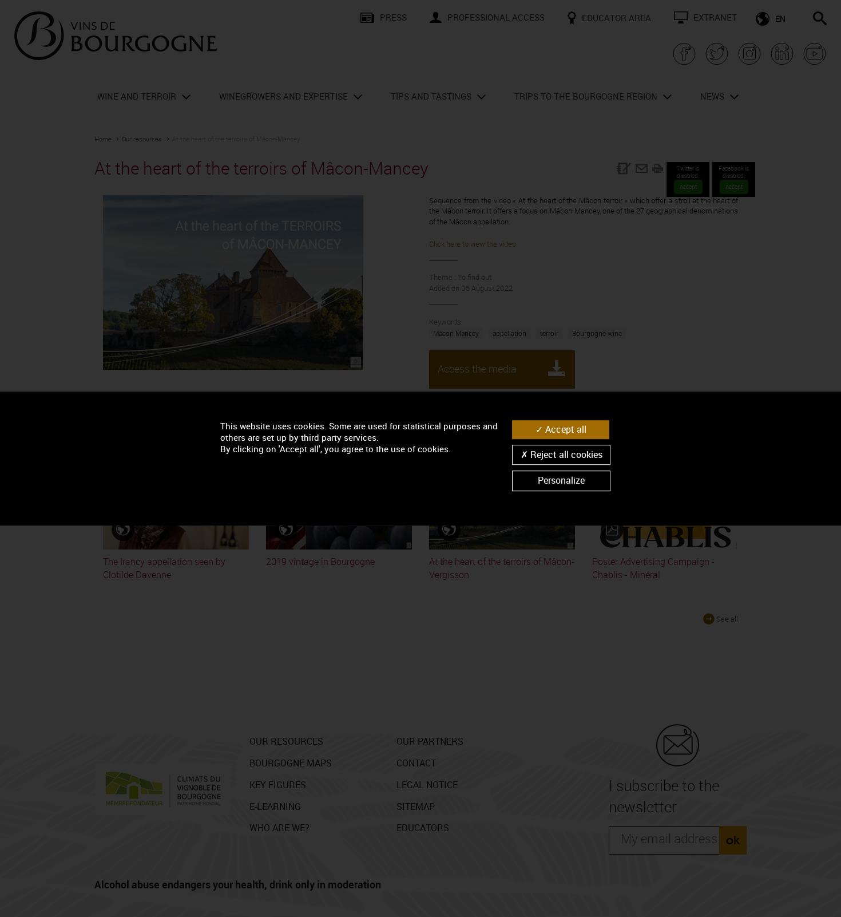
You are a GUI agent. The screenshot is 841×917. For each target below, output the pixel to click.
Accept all (564, 429)
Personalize (561, 481)
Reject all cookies (565, 454)
